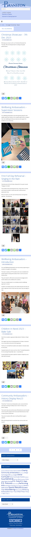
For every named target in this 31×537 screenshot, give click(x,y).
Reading (16, 485)
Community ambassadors (10, 473)
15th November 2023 (7, 400)
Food (3, 479)
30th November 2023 (7, 112)
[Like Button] (3, 94)
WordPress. (21, 528)
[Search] (28, 9)
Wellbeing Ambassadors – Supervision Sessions (14, 109)
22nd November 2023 (7, 264)
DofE (9, 475)
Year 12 (4, 493)
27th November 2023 (7, 181)
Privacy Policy (12, 525)
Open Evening (8, 481)
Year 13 (8, 493)
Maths (16, 479)
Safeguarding (21, 485)
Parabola (15, 528)
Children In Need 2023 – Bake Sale (13, 330)
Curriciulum (22, 472)
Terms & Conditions (18, 523)
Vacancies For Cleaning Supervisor (9, 16)
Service (26, 485)
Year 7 (12, 491)
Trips (3, 490)
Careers (19, 470)
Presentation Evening (10, 485)
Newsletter (23, 479)
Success (25, 487)
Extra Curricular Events (17, 477)
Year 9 (20, 492)
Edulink (12, 474)
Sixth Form (4, 488)
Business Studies (9, 470)
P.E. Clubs (16, 481)
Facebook (26, 477)
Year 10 (24, 491)
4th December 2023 (7, 40)
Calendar (15, 470)
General (9, 478)
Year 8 (16, 491)
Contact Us (11, 523)
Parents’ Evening (15, 483)
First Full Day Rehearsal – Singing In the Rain (13, 177)
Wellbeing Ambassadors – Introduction (14, 261)
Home (3, 24)
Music (19, 479)
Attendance (3, 470)
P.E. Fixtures (6, 483)
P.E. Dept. (23, 481)
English (15, 475)
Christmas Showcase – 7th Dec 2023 (14, 36)
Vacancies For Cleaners (7, 14)
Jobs (14, 479)
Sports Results (15, 487)
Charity (25, 470)
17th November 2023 (7, 334)
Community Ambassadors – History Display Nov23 (15, 397)
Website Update (18, 489)
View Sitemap (19, 525)
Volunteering (10, 489)
